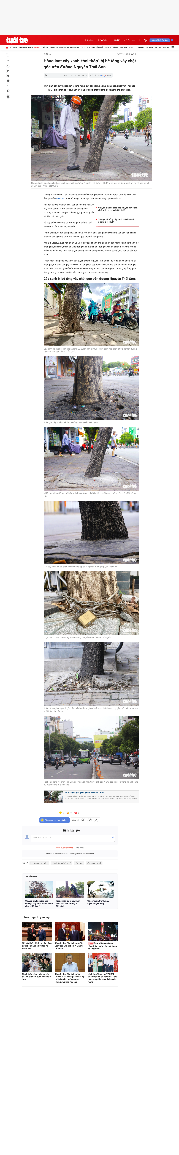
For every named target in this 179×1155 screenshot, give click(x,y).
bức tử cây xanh (94, 863)
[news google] (101, 75)
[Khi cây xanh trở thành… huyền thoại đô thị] (100, 889)
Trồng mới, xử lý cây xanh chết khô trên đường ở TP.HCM (116, 220)
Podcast (90, 40)
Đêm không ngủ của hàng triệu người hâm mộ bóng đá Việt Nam (102, 946)
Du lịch (87, 47)
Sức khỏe (149, 47)
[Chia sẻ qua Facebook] (83, 820)
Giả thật (158, 47)
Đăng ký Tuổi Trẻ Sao (160, 40)
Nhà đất (140, 47)
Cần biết (117, 40)
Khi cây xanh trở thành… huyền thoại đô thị (98, 902)
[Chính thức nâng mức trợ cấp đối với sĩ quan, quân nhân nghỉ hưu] (37, 962)
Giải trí (115, 47)
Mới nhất (13, 47)
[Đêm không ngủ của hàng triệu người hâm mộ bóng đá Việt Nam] (103, 931)
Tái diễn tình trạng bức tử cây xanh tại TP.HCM (85, 793)
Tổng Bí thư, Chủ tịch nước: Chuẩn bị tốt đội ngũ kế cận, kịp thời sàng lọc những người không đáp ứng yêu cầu (70, 978)
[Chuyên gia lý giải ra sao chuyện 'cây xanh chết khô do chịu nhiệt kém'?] (39, 889)
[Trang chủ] (7, 47)
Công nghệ (74, 47)
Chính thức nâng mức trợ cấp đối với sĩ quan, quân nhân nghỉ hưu (36, 977)
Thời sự (37, 47)
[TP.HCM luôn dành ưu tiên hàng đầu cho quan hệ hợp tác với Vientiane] (37, 931)
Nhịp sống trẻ (97, 47)
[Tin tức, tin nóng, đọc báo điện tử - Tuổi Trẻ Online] (17, 40)
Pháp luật (54, 47)
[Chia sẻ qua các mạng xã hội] (96, 820)
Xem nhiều (22, 47)
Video (30, 47)
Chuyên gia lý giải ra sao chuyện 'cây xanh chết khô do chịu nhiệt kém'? (118, 209)
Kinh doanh (64, 47)
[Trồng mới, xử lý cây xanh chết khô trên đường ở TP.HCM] (70, 889)
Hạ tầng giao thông (39, 863)
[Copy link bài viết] (90, 820)
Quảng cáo (130, 40)
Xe (82, 47)
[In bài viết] (8, 96)
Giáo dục (132, 47)
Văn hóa (107, 47)
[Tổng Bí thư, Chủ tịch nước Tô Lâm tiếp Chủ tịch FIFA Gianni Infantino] (70, 931)
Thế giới (45, 47)
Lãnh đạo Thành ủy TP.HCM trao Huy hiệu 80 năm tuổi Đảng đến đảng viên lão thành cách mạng (103, 978)
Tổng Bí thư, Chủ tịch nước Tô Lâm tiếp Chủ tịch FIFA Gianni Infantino (69, 946)
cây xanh (60, 198)
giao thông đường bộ (61, 863)
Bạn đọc (166, 47)
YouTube (103, 40)
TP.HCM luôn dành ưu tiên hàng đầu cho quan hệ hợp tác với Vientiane (37, 946)
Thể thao (123, 47)
